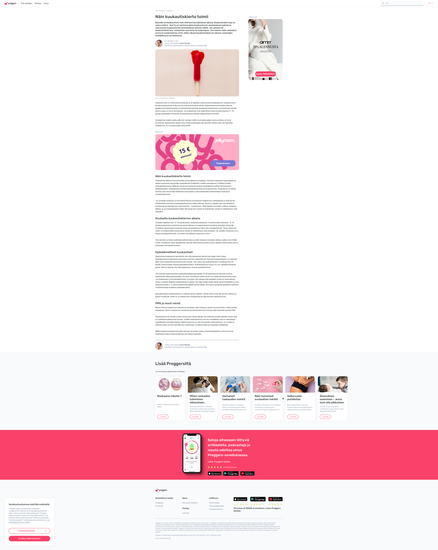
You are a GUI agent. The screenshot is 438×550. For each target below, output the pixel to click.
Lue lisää (163, 417)
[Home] (10, 3)
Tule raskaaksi (26, 3)
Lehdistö (185, 513)
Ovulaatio (170, 11)
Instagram (159, 503)
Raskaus (38, 3)
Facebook (159, 506)
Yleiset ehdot (214, 503)
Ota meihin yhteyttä (189, 503)
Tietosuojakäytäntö (216, 506)
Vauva (46, 3)
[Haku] (383, 3)
